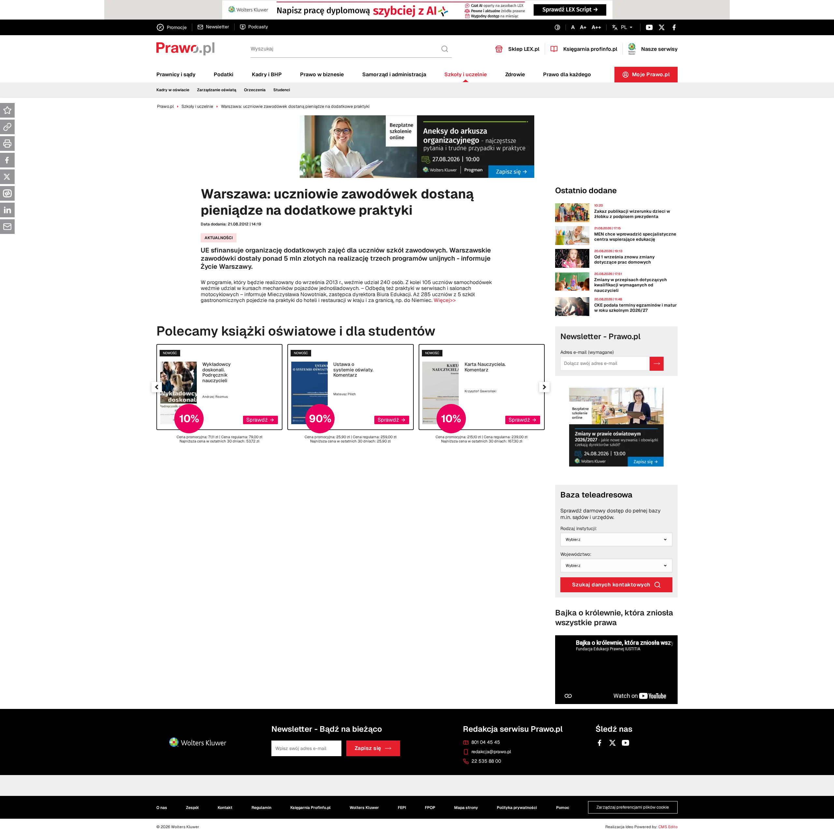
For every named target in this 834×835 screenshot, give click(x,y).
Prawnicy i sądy (175, 74)
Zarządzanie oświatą (216, 90)
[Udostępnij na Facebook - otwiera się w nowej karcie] (7, 160)
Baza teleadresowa (596, 495)
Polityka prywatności (517, 807)
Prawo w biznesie (322, 74)
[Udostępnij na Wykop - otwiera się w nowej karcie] (7, 193)
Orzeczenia (255, 90)
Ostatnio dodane (586, 190)
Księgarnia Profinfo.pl (310, 807)
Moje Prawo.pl (655, 76)
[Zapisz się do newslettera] (657, 364)
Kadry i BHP (267, 74)
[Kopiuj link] (7, 127)
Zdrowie (515, 74)
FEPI (402, 807)
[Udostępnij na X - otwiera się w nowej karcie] (7, 176)
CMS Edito (668, 826)
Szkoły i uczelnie (465, 74)
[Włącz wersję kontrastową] (557, 27)
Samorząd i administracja (394, 74)
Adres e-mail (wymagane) (587, 352)
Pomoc (562, 807)
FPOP (430, 807)
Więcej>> (445, 300)
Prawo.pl (165, 106)
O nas (161, 807)
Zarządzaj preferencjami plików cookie (633, 807)
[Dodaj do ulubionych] (7, 110)
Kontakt (225, 807)
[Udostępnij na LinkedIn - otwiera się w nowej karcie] (7, 210)
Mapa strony (466, 807)
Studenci (281, 90)
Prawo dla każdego (567, 74)
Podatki (223, 74)
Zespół (192, 807)
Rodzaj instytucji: (578, 528)
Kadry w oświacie (172, 90)
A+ (583, 27)
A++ (596, 27)
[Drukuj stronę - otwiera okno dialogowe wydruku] (7, 143)
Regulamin (261, 807)
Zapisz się (368, 748)
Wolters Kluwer (364, 807)
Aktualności (219, 237)
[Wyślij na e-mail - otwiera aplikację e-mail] (7, 226)
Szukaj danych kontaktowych (611, 584)
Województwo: (575, 554)
